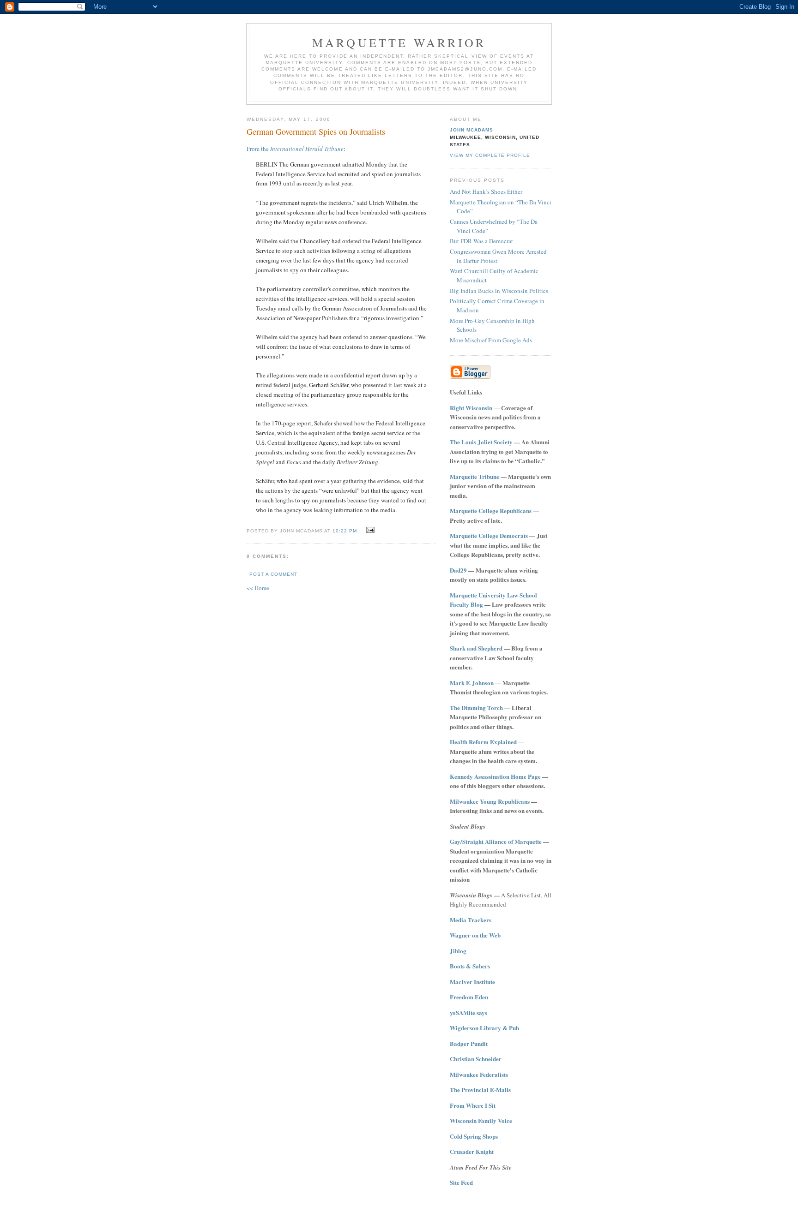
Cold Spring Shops (474, 1136)
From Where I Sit (473, 1105)
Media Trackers (470, 919)
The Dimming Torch (476, 707)
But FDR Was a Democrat (481, 241)
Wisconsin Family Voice (481, 1120)
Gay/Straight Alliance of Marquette (496, 841)
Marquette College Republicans (491, 510)
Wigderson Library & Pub (484, 1027)
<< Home (258, 588)
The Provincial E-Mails (480, 1089)
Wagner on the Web (475, 935)
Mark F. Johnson (472, 682)
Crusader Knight (472, 1151)
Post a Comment (273, 574)
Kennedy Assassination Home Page (495, 776)
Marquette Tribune (474, 476)
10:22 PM (344, 530)
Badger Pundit (469, 1043)
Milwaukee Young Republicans (490, 801)
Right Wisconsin (471, 407)
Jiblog (458, 950)
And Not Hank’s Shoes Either (486, 191)
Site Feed (461, 1182)
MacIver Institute (472, 981)
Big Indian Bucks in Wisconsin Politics (499, 291)
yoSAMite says (468, 1012)
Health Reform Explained (483, 741)
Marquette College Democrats (489, 535)
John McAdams (471, 129)
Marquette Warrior (399, 42)
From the (295, 148)
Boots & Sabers (470, 965)
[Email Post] (369, 530)
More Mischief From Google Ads (491, 340)
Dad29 (458, 570)
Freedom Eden (469, 996)
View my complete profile (490, 155)
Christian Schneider (476, 1058)
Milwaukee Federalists (479, 1074)
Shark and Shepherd (476, 648)
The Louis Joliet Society (481, 441)
